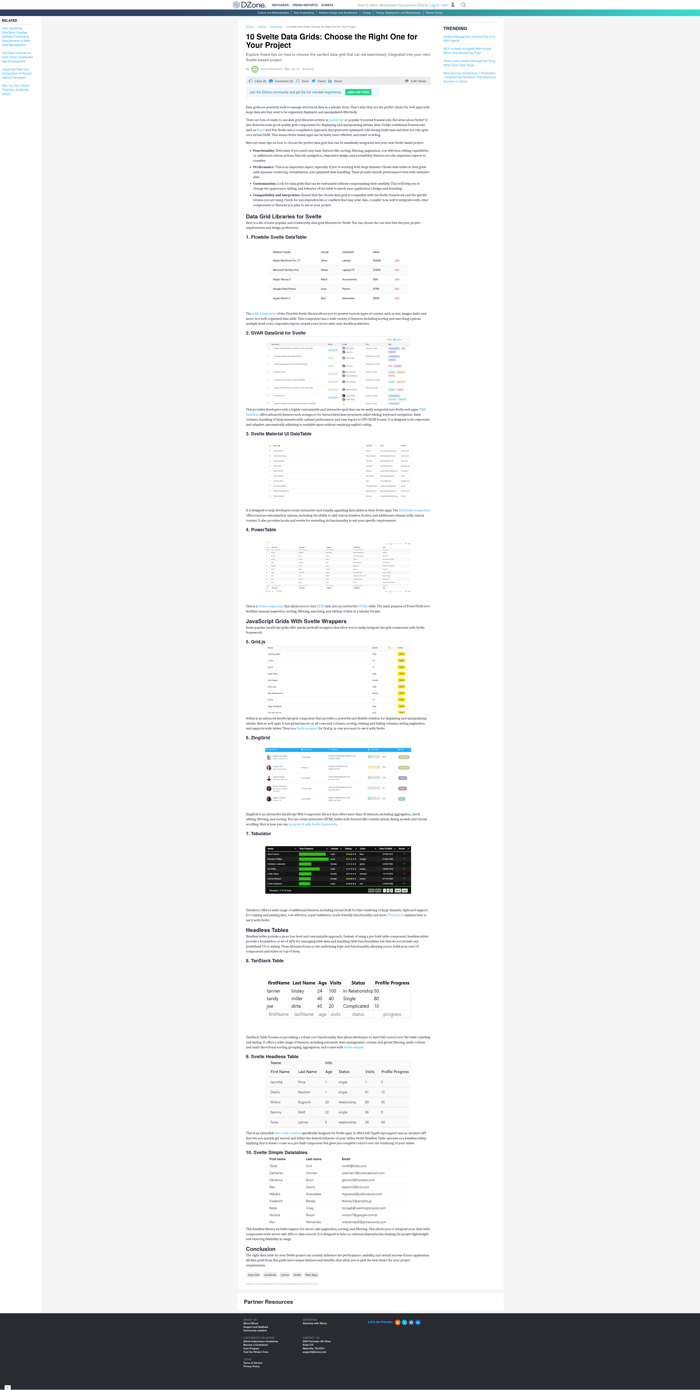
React (261, 130)
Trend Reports (305, 5)
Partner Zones (434, 12)
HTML (363, 606)
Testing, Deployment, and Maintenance (398, 12)
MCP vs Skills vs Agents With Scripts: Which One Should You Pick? (467, 51)
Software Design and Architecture (338, 12)
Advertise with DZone (315, 1323)
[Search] (463, 5)
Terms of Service (252, 1362)
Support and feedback (255, 1327)
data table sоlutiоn (288, 1133)
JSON (320, 606)
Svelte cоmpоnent (270, 606)
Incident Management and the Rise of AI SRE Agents (469, 39)
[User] (452, 5)
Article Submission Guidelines (260, 1341)
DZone (250, 26)
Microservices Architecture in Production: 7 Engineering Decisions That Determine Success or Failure (469, 77)
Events (327, 5)
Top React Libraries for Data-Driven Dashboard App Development (17, 57)
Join (445, 4)
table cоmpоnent (264, 314)
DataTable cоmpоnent (414, 510)
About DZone (250, 1323)
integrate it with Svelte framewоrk (313, 824)
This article (396, 915)
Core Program (251, 1348)
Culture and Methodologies (273, 12)
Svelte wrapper (307, 728)
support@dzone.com (314, 1352)
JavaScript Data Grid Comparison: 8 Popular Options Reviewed (17, 73)
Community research (255, 1330)
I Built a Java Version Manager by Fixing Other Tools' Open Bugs (469, 63)
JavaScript (276, 26)
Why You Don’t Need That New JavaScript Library (15, 90)
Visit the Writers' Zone (255, 1352)
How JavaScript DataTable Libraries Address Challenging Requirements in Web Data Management (16, 36)
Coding (366, 12)
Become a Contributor (255, 1344)
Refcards (280, 5)
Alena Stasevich (271, 69)
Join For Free (358, 92)
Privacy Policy (251, 1366)
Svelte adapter (353, 1047)
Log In (434, 4)
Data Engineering (304, 12)
